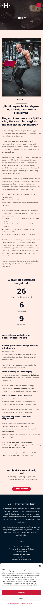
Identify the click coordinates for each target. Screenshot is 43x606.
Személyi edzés (21, 551)
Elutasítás (21, 598)
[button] (40, 566)
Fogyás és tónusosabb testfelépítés (21, 549)
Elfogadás (21, 593)
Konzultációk (21, 557)
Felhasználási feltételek (27, 603)
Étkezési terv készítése (21, 554)
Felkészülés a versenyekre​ (21, 560)
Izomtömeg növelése (21, 546)
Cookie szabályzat (13, 603)
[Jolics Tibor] (6, 5)
